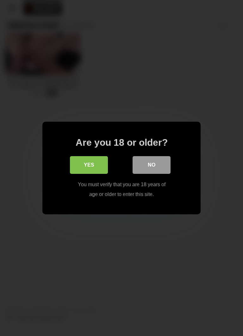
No (151, 165)
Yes (89, 165)
